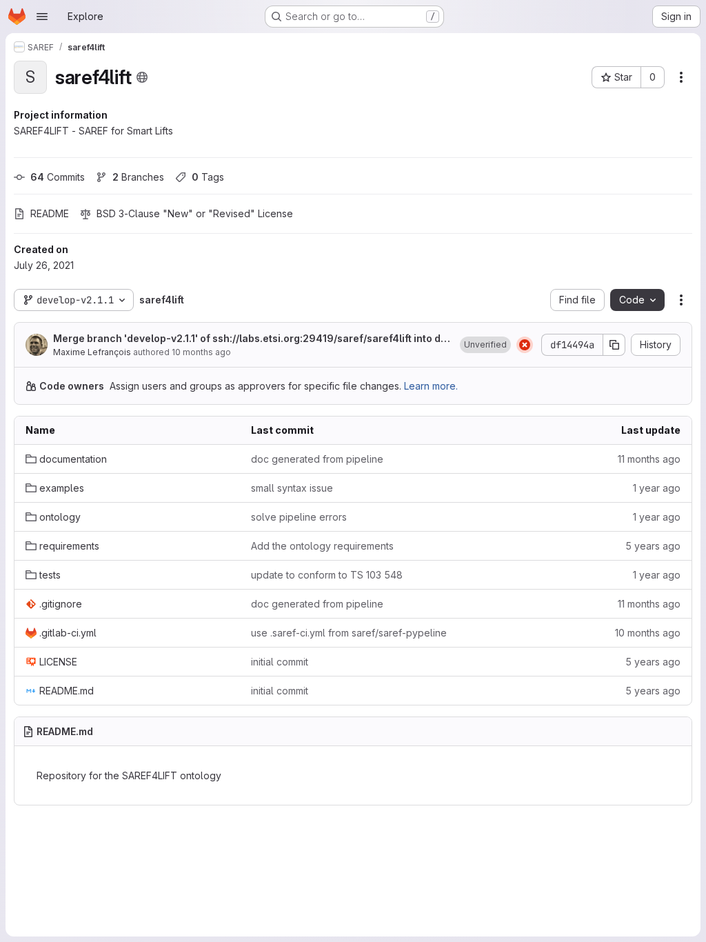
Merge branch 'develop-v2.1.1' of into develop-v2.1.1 (250, 338)
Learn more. (431, 386)
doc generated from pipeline (317, 459)
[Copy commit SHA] (614, 345)
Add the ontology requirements (322, 546)
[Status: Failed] (524, 345)
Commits (57, 177)
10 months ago (201, 352)
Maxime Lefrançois (92, 352)
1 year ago (656, 488)
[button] (485, 345)
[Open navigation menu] (42, 17)
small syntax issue (292, 488)
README (49, 213)
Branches (138, 177)
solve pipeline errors (299, 517)
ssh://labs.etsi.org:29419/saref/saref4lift (312, 338)
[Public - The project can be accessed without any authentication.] (142, 77)
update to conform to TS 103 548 (327, 575)
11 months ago (649, 459)
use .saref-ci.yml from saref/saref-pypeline (349, 633)
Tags (208, 177)
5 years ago (652, 546)
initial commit (279, 662)
